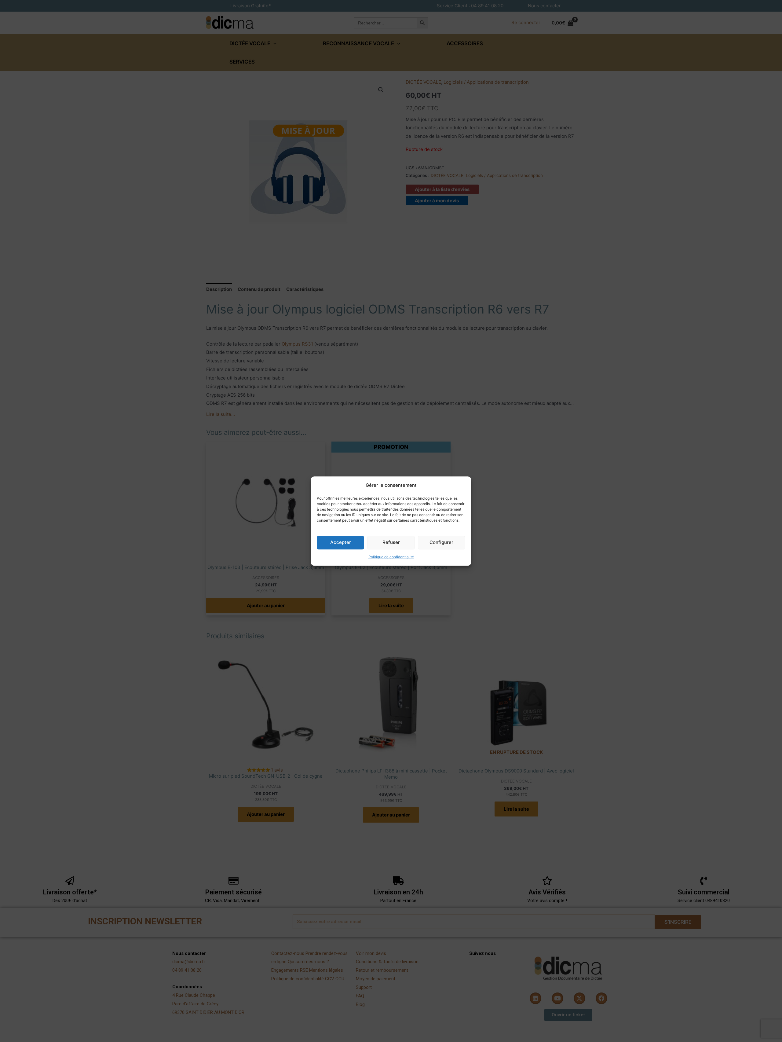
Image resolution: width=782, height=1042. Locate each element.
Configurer (441, 542)
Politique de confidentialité (391, 557)
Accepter (340, 542)
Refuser (391, 542)
